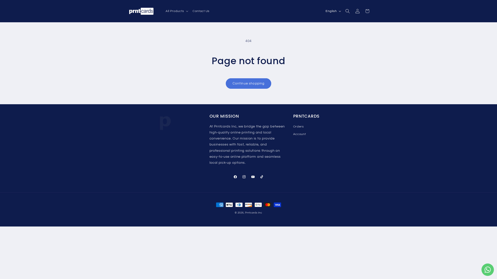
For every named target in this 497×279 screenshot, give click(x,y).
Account (299, 134)
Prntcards (251, 213)
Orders (298, 126)
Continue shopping (249, 83)
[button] (176, 11)
